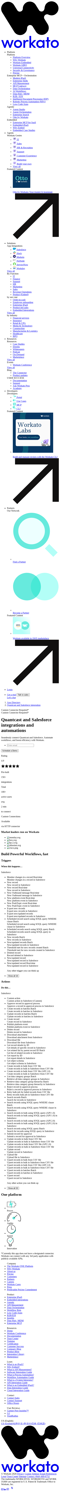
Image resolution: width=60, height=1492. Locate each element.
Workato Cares (14, 1284)
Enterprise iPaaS (14, 1297)
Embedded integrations (17, 1300)
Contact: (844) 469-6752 (38, 1476)
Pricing (10, 1274)
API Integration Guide (17, 1382)
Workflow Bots (14, 1310)
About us (11, 1271)
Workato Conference (16, 1333)
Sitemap (22, 1476)
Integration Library (15, 1354)
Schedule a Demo (9, 751)
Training (11, 1341)
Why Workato (13, 1269)
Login (10, 689)
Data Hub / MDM (15, 1320)
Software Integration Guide (19, 1372)
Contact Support (14, 1400)
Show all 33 (13, 1188)
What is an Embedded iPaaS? (20, 1385)
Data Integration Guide (17, 1388)
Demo (10, 1331)
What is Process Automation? (20, 1375)
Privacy (20, 1474)
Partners (10, 1279)
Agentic (10, 1302)
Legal (3, 1476)
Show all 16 (13, 976)
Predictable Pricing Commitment (22, 1289)
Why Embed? (13, 1367)
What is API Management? (19, 1369)
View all (11, 271)
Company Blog (14, 1349)
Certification (12, 1344)
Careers (10, 1282)
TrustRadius (12, 1416)
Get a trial (11, 694)
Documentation (14, 1336)
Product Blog (13, 1351)
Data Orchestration (15, 1307)
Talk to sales (23, 695)
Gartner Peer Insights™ (18, 1410)
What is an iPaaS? (15, 1364)
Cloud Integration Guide (18, 1390)
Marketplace (12, 1357)
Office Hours (13, 1403)
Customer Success (15, 1346)
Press (9, 1287)
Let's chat (11, 697)
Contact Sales (13, 1398)
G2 (8, 1413)
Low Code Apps (14, 1313)
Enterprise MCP (14, 1323)
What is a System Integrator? (20, 1380)
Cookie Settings (32, 1474)
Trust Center (12, 1338)
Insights (10, 1318)
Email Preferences (48, 1474)
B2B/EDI (11, 1315)
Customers (12, 1276)
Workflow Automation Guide (20, 1377)
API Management (15, 1305)
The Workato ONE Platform (20, 1266)
